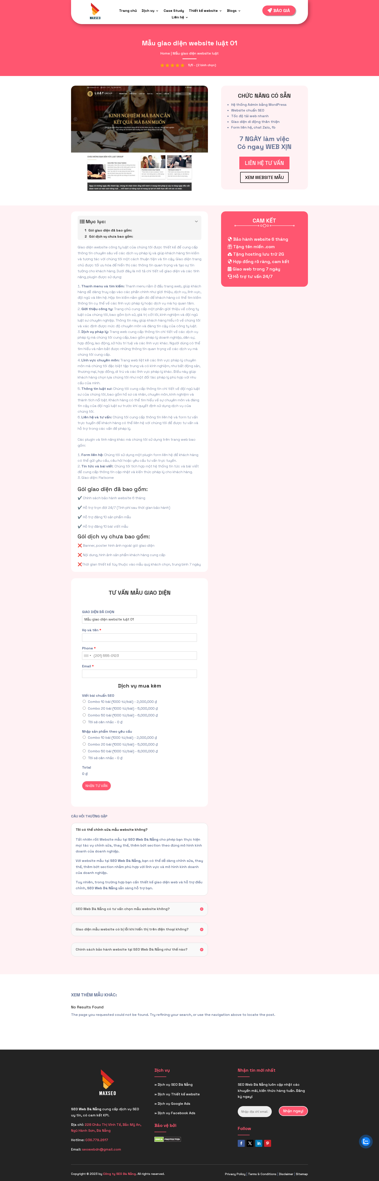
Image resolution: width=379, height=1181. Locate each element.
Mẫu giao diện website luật (196, 53)
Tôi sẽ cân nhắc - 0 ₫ (105, 722)
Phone (89, 648)
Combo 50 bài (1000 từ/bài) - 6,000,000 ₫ (123, 715)
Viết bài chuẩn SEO (98, 695)
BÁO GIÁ (281, 10)
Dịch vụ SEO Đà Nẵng (175, 1084)
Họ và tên (91, 630)
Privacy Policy (235, 1174)
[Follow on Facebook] (241, 1143)
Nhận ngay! (293, 1110)
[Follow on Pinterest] (267, 1143)
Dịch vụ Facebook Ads (176, 1113)
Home (165, 53)
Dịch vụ (148, 11)
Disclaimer (286, 1174)
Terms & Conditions (262, 1174)
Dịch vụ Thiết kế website (179, 1094)
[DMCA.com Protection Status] (167, 1141)
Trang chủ (128, 11)
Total (86, 767)
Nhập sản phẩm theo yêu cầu (107, 731)
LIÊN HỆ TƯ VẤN (264, 162)
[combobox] (87, 655)
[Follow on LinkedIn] (258, 1143)
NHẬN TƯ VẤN (96, 785)
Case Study (174, 11)
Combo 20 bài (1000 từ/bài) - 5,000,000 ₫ (123, 708)
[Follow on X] (250, 1143)
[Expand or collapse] (196, 221)
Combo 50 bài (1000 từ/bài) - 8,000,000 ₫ (123, 751)
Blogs (232, 11)
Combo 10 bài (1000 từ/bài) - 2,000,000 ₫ (122, 701)
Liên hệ (178, 17)
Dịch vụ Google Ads (174, 1103)
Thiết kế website (203, 11)
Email (88, 666)
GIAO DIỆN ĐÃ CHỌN (98, 612)
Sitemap (302, 1174)
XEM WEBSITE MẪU (264, 177)
